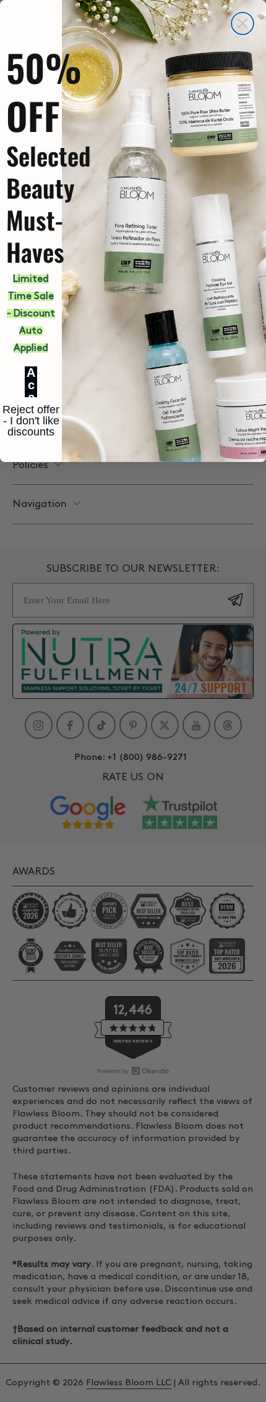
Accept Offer (31, 381)
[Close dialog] (242, 23)
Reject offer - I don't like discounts (30, 411)
